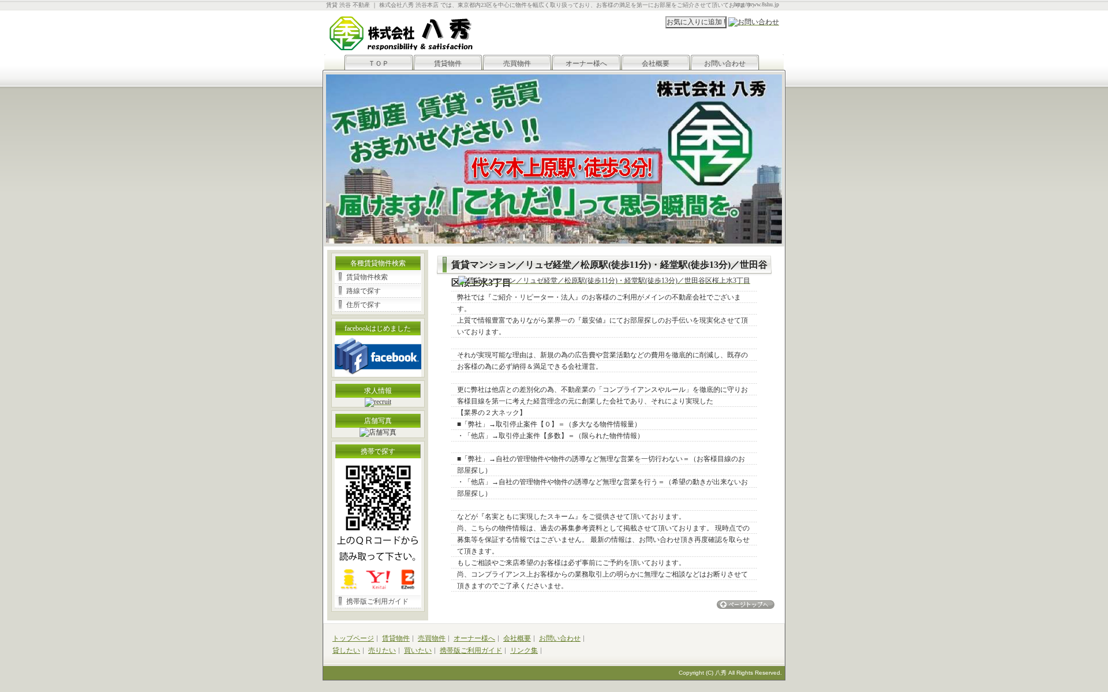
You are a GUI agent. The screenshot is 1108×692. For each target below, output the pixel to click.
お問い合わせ (725, 63)
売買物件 (517, 63)
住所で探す (363, 305)
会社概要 (655, 63)
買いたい (418, 650)
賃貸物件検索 (367, 277)
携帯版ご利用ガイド (377, 601)
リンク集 (524, 650)
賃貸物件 (448, 63)
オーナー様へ (586, 63)
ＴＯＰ (378, 63)
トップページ (353, 638)
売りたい (382, 650)
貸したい (346, 650)
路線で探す (363, 291)
